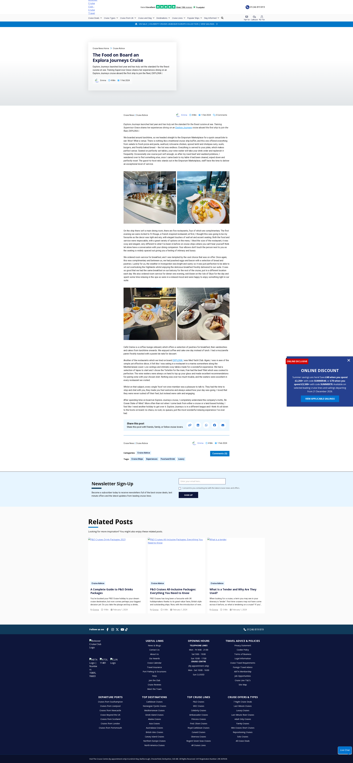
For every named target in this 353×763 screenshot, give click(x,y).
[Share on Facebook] (214, 425)
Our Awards (154, 658)
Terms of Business (242, 654)
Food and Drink (168, 459)
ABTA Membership (242, 671)
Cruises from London (110, 723)
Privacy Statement (242, 645)
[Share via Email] (223, 425)
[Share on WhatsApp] (206, 425)
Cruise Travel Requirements (242, 663)
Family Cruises (242, 723)
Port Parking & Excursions (154, 671)
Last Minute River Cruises (242, 715)
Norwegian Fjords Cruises (154, 706)
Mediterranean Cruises (154, 710)
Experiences (151, 459)
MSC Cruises (198, 706)
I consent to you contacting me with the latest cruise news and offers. (211, 488)
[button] (345, 750)
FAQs (154, 676)
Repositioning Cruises (242, 732)
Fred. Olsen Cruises (198, 723)
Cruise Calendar (154, 663)
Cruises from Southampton (110, 701)
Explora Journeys (183, 127)
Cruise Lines (177, 18)
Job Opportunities (243, 676)
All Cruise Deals (243, 741)
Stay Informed (210, 18)
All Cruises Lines (198, 745)
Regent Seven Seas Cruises (198, 741)
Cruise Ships (137, 459)
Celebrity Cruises (198, 710)
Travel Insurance (154, 667)
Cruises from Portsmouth (110, 727)
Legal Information (243, 658)
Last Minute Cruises (243, 706)
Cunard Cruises (198, 732)
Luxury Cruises (242, 710)
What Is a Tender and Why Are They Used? (233, 591)
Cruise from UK (126, 18)
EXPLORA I (178, 360)
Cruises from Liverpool (110, 706)
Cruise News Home (101, 48)
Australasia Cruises (154, 727)
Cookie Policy (243, 649)
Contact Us (154, 649)
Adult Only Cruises (243, 719)
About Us (154, 654)
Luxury (181, 459)
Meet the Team (154, 689)
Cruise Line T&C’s (243, 680)
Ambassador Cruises (198, 715)
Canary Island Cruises (154, 736)
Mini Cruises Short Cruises (242, 727)
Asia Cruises (154, 723)
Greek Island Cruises (154, 715)
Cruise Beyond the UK (110, 715)
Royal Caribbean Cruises (198, 727)
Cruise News (129, 115)
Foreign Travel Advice (242, 667)
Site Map (243, 684)
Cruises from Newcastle (110, 710)
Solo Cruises (242, 736)
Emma (96, 610)
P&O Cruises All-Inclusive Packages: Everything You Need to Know (173, 591)
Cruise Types (109, 18)
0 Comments (221, 115)
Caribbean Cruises (154, 701)
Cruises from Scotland (110, 719)
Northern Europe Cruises (154, 741)
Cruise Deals (93, 18)
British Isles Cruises (154, 732)
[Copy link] (189, 425)
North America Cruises (154, 745)
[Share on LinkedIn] (198, 425)
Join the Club (154, 680)
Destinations (162, 18)
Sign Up (188, 495)
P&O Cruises (198, 701)
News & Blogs (154, 645)
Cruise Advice (119, 48)
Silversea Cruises (198, 736)
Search (222, 18)
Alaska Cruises (154, 719)
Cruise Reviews (154, 684)
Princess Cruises (198, 719)
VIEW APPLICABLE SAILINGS (320, 398)
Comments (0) (219, 453)
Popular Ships (193, 18)
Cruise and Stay (145, 18)
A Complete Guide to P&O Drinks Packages (111, 591)
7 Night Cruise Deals (242, 701)
